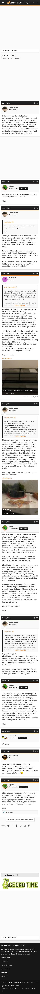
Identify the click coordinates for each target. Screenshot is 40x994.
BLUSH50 (12, 278)
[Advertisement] (20, 28)
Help (33, 988)
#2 (37, 182)
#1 (37, 103)
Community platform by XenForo (19, 982)
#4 (37, 273)
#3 (37, 208)
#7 (37, 618)
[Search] (37, 2)
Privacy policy (25, 988)
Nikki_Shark (6, 58)
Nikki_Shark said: (9, 287)
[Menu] (2, 2)
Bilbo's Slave (13, 755)
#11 (36, 780)
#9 (37, 731)
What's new (5, 957)
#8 (37, 681)
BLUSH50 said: (8, 418)
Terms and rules (15, 988)
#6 (37, 522)
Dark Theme (15, 986)
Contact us (4, 988)
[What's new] (33, 2)
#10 (36, 751)
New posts (4, 961)
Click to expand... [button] (20, 306)
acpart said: (7, 222)
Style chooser (5, 986)
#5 (37, 404)
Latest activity (5, 969)
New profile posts (6, 965)
